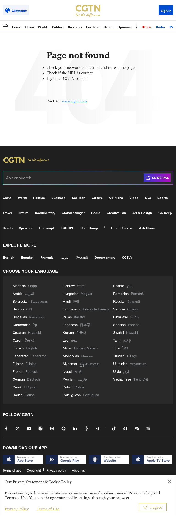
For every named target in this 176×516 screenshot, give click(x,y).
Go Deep (165, 213)
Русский (82, 257)
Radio (160, 27)
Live (148, 27)
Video (133, 198)
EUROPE (67, 228)
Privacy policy (56, 470)
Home (16, 27)
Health (108, 27)
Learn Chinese (122, 228)
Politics (58, 27)
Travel (7, 213)
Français (47, 257)
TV (171, 27)
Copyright (34, 470)
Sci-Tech (92, 27)
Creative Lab (116, 213)
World (43, 27)
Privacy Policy (17, 509)
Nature (23, 213)
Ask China (147, 228)
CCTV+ (127, 257)
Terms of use (12, 470)
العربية (64, 257)
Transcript (46, 228)
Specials (25, 228)
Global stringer (73, 213)
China (29, 27)
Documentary (45, 213)
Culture (97, 198)
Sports (162, 198)
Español (27, 257)
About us (78, 470)
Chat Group (89, 228)
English (8, 257)
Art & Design (142, 213)
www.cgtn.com (74, 101)
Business (75, 27)
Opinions (125, 27)
